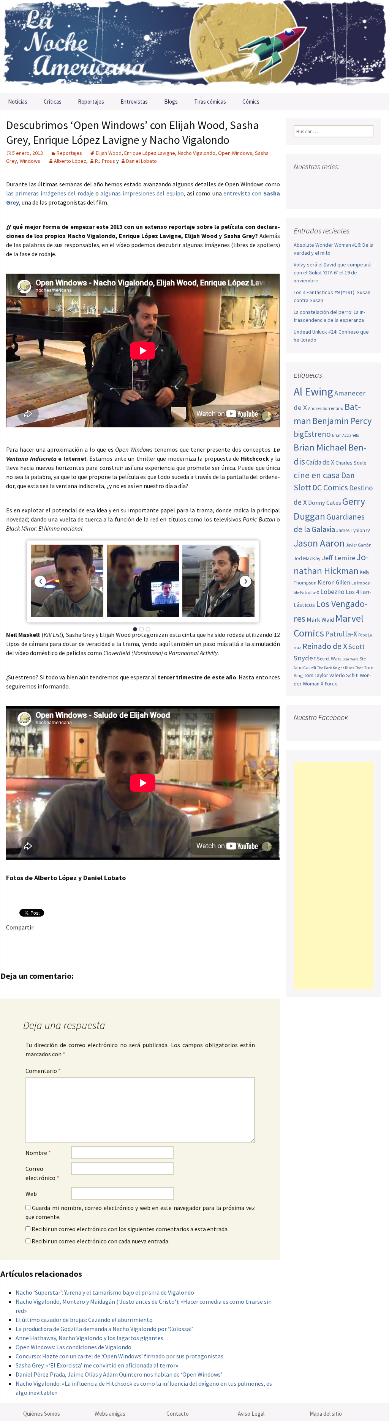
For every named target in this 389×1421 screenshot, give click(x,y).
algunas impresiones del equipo (141, 193)
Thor (359, 667)
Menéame (88, 940)
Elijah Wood (109, 153)
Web (31, 1193)
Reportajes (91, 101)
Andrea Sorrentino (325, 408)
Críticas (53, 101)
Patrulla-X (341, 633)
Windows (30, 161)
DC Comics (330, 487)
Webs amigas (110, 1413)
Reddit (118, 940)
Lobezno (332, 592)
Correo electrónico (42, 1173)
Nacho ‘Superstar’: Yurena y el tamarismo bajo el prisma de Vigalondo (105, 1292)
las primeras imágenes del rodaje (50, 193)
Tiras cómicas (210, 101)
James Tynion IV (353, 530)
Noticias (17, 101)
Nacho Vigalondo (196, 153)
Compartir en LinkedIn (103, 940)
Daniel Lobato (141, 161)
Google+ (44, 940)
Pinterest (58, 940)
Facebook (14, 940)
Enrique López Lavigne (149, 153)
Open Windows (235, 153)
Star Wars (350, 659)
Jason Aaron (319, 543)
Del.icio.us (162, 940)
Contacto (177, 1413)
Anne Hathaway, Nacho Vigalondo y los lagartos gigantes (89, 1338)
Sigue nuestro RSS (301, 195)
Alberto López (70, 161)
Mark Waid (320, 620)
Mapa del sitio (326, 1413)
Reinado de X (324, 646)
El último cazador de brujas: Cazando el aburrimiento (84, 1319)
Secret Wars (329, 658)
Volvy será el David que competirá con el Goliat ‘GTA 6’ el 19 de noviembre (332, 272)
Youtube (329, 181)
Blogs (171, 101)
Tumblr (73, 940)
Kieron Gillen (334, 582)
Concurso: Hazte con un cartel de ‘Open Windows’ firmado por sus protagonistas (119, 1356)
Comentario (43, 1070)
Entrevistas (134, 101)
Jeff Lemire (338, 557)
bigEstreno (312, 434)
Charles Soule (351, 462)
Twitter (29, 940)
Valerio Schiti (344, 675)
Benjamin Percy (342, 421)
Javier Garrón (359, 545)
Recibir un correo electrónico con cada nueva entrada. (100, 1241)
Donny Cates (324, 502)
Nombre (38, 1152)
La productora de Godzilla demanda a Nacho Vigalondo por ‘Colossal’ (104, 1329)
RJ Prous (105, 161)
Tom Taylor (316, 675)
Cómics (250, 101)
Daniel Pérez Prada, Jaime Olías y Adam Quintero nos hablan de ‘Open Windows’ (119, 1374)
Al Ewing (313, 391)
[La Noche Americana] (194, 46)
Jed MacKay (307, 558)
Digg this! (147, 940)
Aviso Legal (251, 1413)
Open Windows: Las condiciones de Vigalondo (73, 1347)
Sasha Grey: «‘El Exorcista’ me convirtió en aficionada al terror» (97, 1365)
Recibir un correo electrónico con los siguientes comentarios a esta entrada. (130, 1229)
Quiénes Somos (41, 1413)
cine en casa (317, 474)
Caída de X (320, 462)
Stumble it (132, 940)
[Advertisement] (333, 875)
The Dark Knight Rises (335, 667)
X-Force (329, 683)
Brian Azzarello (345, 435)
